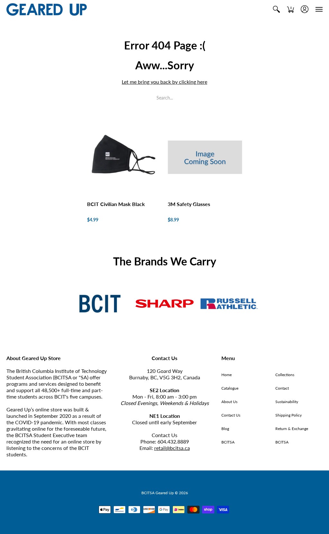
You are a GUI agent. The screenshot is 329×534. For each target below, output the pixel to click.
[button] (276, 9)
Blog (225, 428)
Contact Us (230, 415)
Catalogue (229, 388)
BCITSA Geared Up (157, 492)
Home (226, 374)
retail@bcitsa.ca (172, 448)
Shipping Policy (288, 415)
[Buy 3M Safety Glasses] (205, 157)
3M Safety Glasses (189, 204)
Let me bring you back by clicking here (164, 82)
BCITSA (228, 442)
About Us (229, 401)
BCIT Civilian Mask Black (116, 204)
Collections (284, 374)
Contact (282, 388)
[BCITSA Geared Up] (46, 9)
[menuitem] (276, 9)
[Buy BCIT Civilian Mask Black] (124, 157)
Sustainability (286, 401)
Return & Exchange (291, 428)
